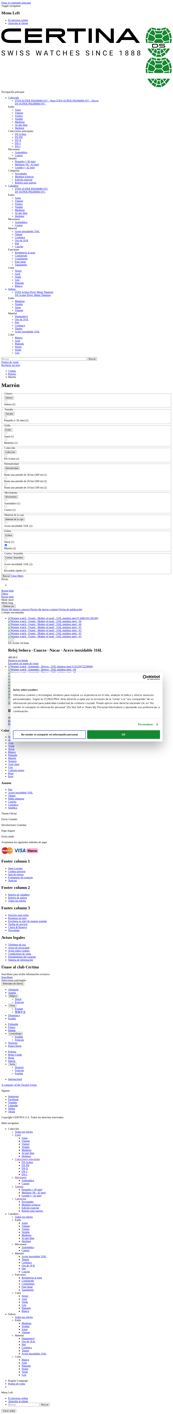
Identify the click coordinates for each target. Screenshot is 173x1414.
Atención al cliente (18, 23)
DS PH (19, 137)
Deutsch (19, 1067)
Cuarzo (19, 155)
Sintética (12, 807)
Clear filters (17, 575)
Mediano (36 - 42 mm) (27, 164)
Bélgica (13, 996)
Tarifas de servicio (18, 924)
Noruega (12, 1042)
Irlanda (12, 1030)
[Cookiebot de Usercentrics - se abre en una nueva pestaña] (145, 677)
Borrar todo (7, 590)
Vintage (19, 112)
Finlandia (13, 1024)
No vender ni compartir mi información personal (49, 734)
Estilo (8, 430)
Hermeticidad (11, 468)
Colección (13, 97)
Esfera (8, 535)
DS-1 (18, 146)
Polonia (12, 1051)
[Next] (12, 640)
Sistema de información (20, 959)
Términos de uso (17, 944)
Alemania (13, 989)
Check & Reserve (17, 927)
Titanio (18, 234)
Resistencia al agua (25, 252)
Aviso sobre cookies (19, 950)
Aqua (18, 109)
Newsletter (14, 930)
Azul (17, 273)
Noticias (12, 880)
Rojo (10, 776)
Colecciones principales (27, 1159)
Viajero (19, 115)
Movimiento (11, 497)
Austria (12, 992)
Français (19, 1002)
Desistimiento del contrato (22, 956)
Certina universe (17, 871)
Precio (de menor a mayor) (15, 609)
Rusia (11, 1057)
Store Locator (15, 868)
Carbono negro (16, 770)
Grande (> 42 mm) (25, 167)
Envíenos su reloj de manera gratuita (27, 921)
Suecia (11, 1060)
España (12, 1018)
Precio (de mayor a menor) (44, 609)
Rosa (11, 773)
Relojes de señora (17, 897)
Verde (18, 276)
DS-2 (18, 143)
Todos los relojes (17, 900)
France (11, 1027)
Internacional (15, 1079)
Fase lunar (20, 261)
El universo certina (18, 20)
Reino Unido (15, 1054)
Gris (17, 280)
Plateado (19, 283)
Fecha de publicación (70, 609)
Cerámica (20, 237)
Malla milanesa (16, 798)
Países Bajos (14, 1046)
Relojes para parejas (25, 182)
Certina (12, 370)
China (12, 1005)
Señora (12, 289)
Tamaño (9, 414)
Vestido (19, 118)
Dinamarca (14, 1015)
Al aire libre (21, 125)
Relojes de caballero (19, 894)
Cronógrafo (21, 255)
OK (124, 734)
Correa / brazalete (14, 557)
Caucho (19, 246)
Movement (20, 1177)
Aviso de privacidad (18, 947)
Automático (21, 152)
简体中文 (20, 1012)
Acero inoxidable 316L (27, 231)
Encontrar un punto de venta (23, 663)
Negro (18, 270)
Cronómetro (21, 258)
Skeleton (19, 128)
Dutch (18, 999)
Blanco (18, 286)
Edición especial (23, 179)
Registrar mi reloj (17, 918)
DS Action (20, 134)
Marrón (12, 758)
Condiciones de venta (19, 953)
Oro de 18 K (21, 240)
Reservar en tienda (18, 660)
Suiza (12, 1064)
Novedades (21, 173)
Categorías (20, 1198)
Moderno (20, 122)
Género (9, 398)
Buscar (6, 576)
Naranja (12, 761)
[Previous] (9, 640)
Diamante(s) (21, 316)
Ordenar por (8, 606)
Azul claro (13, 764)
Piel (17, 243)
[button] (4, 593)
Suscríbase (7, 977)
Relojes (12, 374)
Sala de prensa (15, 874)
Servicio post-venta (18, 915)
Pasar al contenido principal (16, 2)
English (19, 1008)
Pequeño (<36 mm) (25, 161)
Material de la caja (14, 519)
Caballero (13, 185)
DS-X (18, 140)
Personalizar (145, 724)
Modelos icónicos (24, 176)
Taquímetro (21, 264)
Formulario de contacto (20, 877)
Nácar (11, 749)
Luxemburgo (15, 1033)
